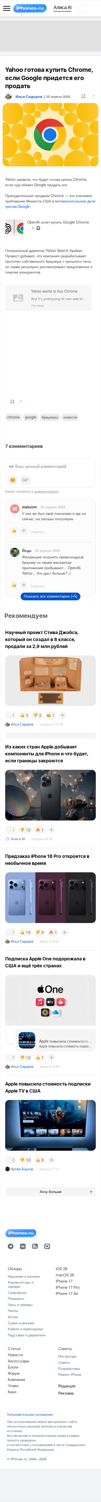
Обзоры (15, 1268)
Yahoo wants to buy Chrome (54, 291)
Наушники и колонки (24, 1276)
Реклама (66, 1393)
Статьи (14, 1348)
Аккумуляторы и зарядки (20, 1284)
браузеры (50, 417)
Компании (16, 1379)
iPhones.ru (19, 1458)
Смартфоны (17, 1292)
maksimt (29, 506)
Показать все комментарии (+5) (50, 596)
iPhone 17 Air (67, 1293)
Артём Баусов (22, 1168)
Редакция (66, 1385)
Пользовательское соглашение (30, 1414)
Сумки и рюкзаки (21, 1322)
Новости (70, 417)
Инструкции (67, 1356)
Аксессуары (19, 1360)
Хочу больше (51, 1192)
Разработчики (69, 1368)
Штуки (13, 1316)
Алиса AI (18, 838)
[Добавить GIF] (25, 480)
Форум (13, 1373)
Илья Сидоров (22, 724)
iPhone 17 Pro (68, 1287)
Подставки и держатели (26, 1335)
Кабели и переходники (25, 1328)
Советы (65, 1348)
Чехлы (13, 1310)
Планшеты (16, 1298)
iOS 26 (61, 1268)
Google (30, 417)
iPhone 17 (64, 1281)
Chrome (13, 417)
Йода (26, 550)
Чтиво (13, 1385)
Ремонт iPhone (69, 1374)
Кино (12, 1391)
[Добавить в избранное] (83, 96)
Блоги (13, 1367)
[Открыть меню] (6, 8)
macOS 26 (65, 1274)
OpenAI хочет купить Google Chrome (58, 222)
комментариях (46, 491)
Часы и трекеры (20, 1304)
